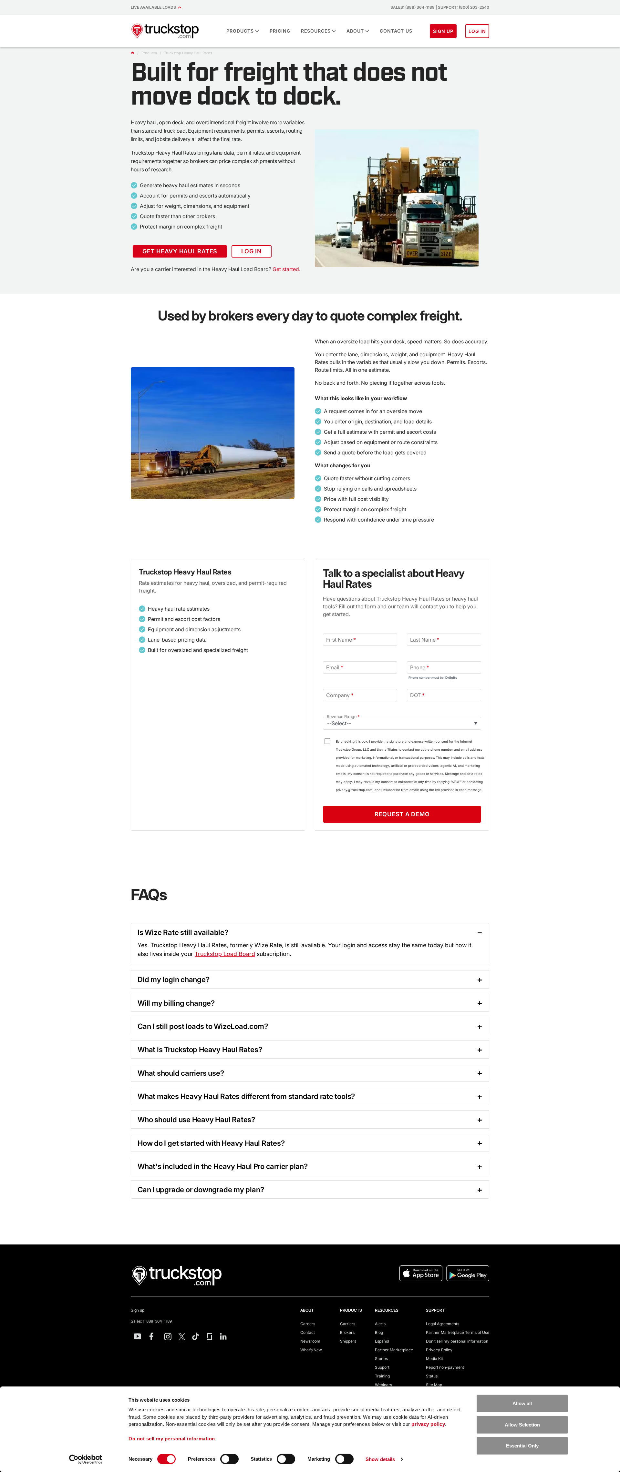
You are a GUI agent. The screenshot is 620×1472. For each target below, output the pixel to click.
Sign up (137, 1310)
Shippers (348, 1341)
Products (240, 31)
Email (334, 667)
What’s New (311, 1349)
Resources (316, 31)
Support (382, 1367)
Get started (286, 269)
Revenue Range (343, 716)
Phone (419, 667)
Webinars (383, 1384)
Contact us (396, 31)
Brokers (347, 1332)
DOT (417, 695)
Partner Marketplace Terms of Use (457, 1332)
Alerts (380, 1323)
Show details (380, 1459)
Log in (251, 251)
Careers (307, 1323)
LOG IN (477, 31)
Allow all (522, 1403)
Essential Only (522, 1445)
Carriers (347, 1323)
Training (382, 1376)
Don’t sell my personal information (457, 1341)
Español (382, 1341)
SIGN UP (443, 31)
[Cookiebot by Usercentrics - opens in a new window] (85, 1459)
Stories (381, 1358)
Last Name (424, 639)
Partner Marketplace (394, 1349)
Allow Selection (522, 1424)
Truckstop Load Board (225, 953)
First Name (341, 639)
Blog (379, 1332)
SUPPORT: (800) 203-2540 (463, 7)
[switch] (229, 1459)
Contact (307, 1332)
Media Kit (434, 1358)
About (355, 31)
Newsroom (310, 1341)
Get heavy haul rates (179, 251)
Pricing (280, 31)
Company (340, 695)
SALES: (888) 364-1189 (412, 7)
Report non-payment (445, 1367)
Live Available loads (154, 7)
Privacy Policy (439, 1349)
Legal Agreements (442, 1323)
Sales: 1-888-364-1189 (151, 1321)
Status (432, 1376)
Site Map (434, 1384)
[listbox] (402, 723)
